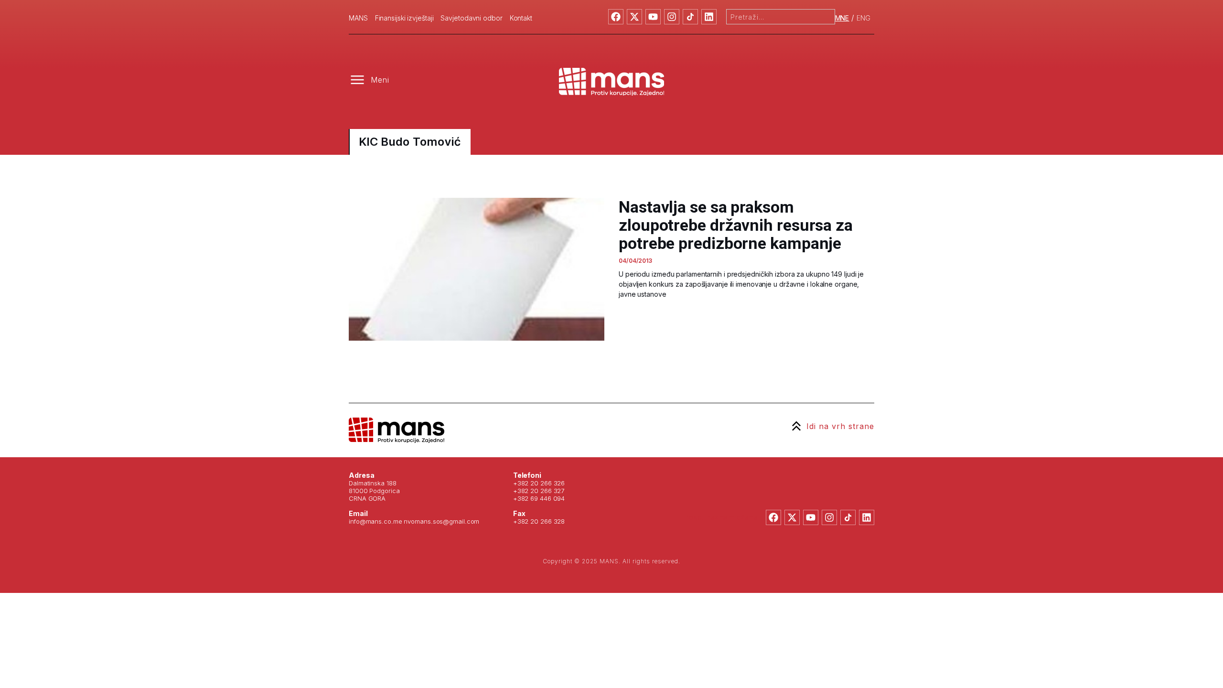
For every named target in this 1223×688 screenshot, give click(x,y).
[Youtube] (653, 17)
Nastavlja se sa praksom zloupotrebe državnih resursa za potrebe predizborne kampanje (736, 225)
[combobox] (780, 16)
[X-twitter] (634, 17)
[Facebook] (616, 17)
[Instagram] (672, 17)
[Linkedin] (709, 17)
